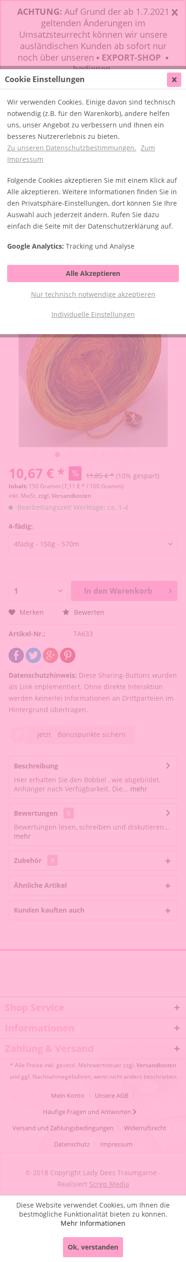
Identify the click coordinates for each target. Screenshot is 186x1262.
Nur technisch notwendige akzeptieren (93, 294)
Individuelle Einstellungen (93, 314)
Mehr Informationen (93, 1223)
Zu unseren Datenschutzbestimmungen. (71, 147)
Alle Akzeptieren (93, 273)
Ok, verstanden (93, 1246)
